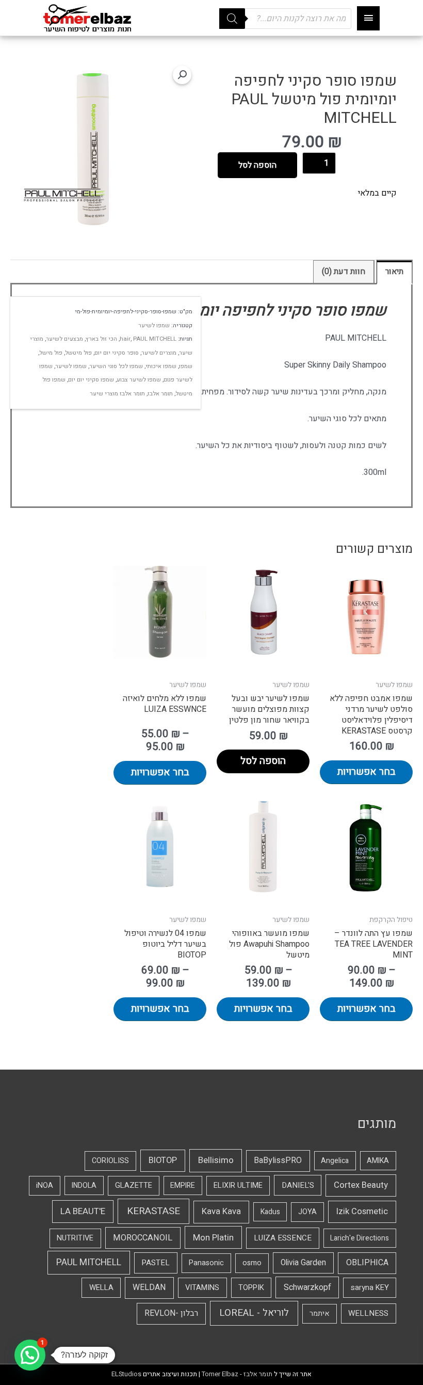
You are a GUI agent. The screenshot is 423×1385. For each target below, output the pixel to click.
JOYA (307, 1211)
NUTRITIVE (75, 1238)
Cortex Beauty (361, 1185)
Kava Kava (221, 1211)
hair (125, 339)
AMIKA (378, 1160)
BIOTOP (163, 1160)
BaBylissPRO (278, 1160)
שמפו (185, 366)
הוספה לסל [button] (263, 761)
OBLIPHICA (367, 1262)
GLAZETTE (133, 1185)
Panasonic (206, 1262)
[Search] (232, 18)
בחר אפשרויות (366, 772)
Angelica (335, 1160)
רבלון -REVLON (171, 1313)
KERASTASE (153, 1211)
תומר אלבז (160, 393)
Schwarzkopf (307, 1287)
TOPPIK (251, 1287)
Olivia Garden (303, 1263)
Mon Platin (213, 1237)
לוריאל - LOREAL (254, 1313)
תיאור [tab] (394, 271)
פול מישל (50, 352)
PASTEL (155, 1262)
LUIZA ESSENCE (283, 1238)
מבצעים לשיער (64, 339)
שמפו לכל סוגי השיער (116, 366)
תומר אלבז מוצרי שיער (117, 393)
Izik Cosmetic (362, 1211)
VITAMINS (202, 1287)
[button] (182, 75)
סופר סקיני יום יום (116, 352)
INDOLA (84, 1185)
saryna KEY (370, 1287)
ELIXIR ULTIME (238, 1185)
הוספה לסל (257, 165)
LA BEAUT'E (82, 1211)
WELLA (101, 1287)
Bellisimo (216, 1160)
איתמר (320, 1313)
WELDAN (149, 1287)
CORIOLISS (110, 1160)
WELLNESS (368, 1313)
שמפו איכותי (160, 366)
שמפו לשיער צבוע (139, 379)
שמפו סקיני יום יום (91, 379)
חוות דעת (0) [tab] (343, 271)
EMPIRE (182, 1185)
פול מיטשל (78, 352)
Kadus (270, 1211)
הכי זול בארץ (101, 339)
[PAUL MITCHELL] (63, 195)
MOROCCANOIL (142, 1238)
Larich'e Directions (359, 1238)
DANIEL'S (298, 1185)
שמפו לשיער (154, 325)
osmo (252, 1262)
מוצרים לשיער (158, 352)
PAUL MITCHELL (154, 339)
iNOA (44, 1185)
